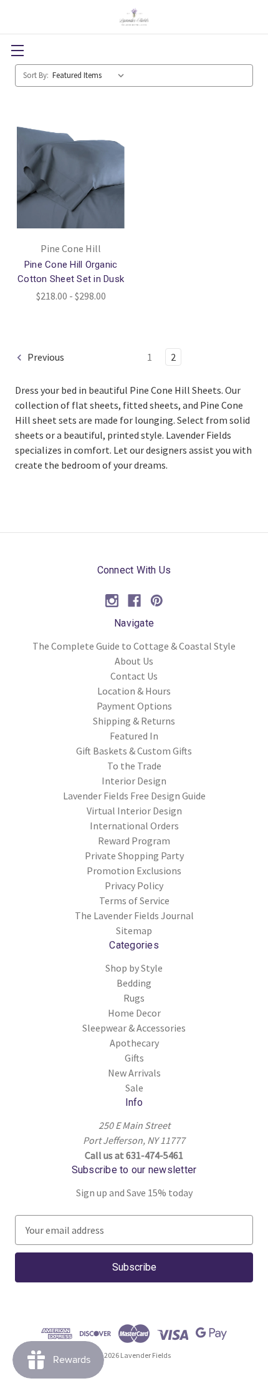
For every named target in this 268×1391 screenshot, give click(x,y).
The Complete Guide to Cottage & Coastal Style (134, 646)
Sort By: (36, 75)
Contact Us (134, 676)
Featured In (134, 736)
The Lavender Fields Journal (134, 915)
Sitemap (134, 930)
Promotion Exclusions (134, 870)
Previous (45, 357)
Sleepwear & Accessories (134, 1028)
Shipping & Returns (134, 721)
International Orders (134, 825)
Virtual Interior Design (134, 810)
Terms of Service (134, 900)
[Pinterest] (156, 600)
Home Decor (134, 1013)
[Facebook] (134, 600)
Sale (134, 1087)
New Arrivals (134, 1072)
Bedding (134, 983)
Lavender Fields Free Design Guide (134, 795)
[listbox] (91, 75)
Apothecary (134, 1043)
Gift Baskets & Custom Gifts (134, 750)
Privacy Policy (134, 885)
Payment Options (134, 706)
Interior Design (134, 780)
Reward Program (134, 840)
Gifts (134, 1058)
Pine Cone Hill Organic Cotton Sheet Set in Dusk (70, 272)
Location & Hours (134, 691)
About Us (134, 661)
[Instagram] (111, 600)
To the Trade (134, 765)
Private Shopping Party (134, 855)
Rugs (134, 998)
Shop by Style (134, 968)
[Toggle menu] (17, 50)
